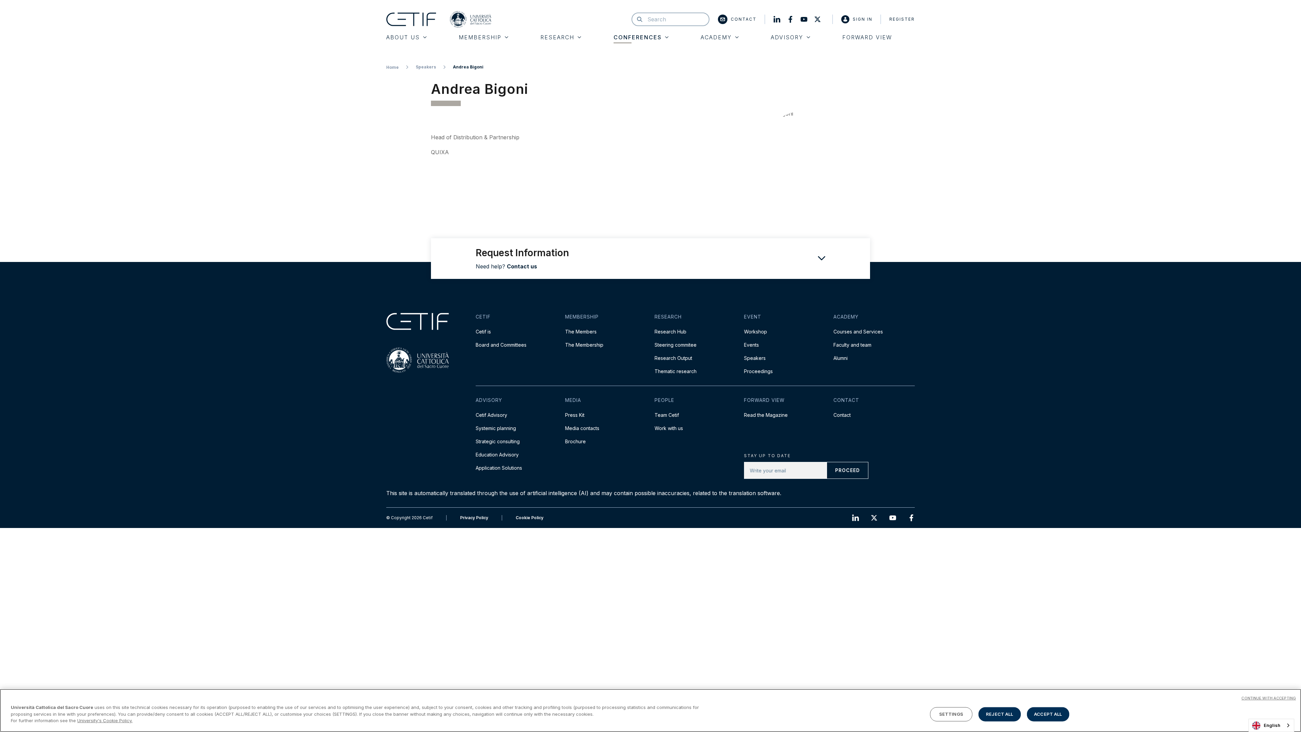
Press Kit (574, 415)
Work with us (669, 428)
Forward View (867, 37)
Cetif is (483, 331)
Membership (480, 37)
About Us (403, 37)
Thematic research (676, 371)
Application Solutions (499, 468)
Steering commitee (676, 345)
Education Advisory (497, 455)
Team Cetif (667, 415)
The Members (581, 331)
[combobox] (1271, 725)
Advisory (787, 37)
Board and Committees (501, 345)
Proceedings (758, 371)
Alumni (840, 358)
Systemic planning (496, 428)
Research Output (673, 358)
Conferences (638, 37)
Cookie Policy (529, 517)
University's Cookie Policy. (104, 720)
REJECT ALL (999, 714)
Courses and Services (858, 331)
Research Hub (670, 331)
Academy (716, 37)
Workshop (755, 331)
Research (557, 37)
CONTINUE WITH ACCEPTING (1268, 698)
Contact (744, 19)
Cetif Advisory (491, 415)
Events (751, 345)
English (1272, 725)
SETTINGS (951, 714)
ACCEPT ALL (1048, 714)
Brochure (575, 441)
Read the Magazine (766, 415)
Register (902, 19)
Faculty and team (852, 345)
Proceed (847, 470)
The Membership (584, 345)
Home (392, 67)
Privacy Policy (474, 517)
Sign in (862, 19)
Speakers (426, 66)
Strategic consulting (498, 441)
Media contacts (582, 428)
